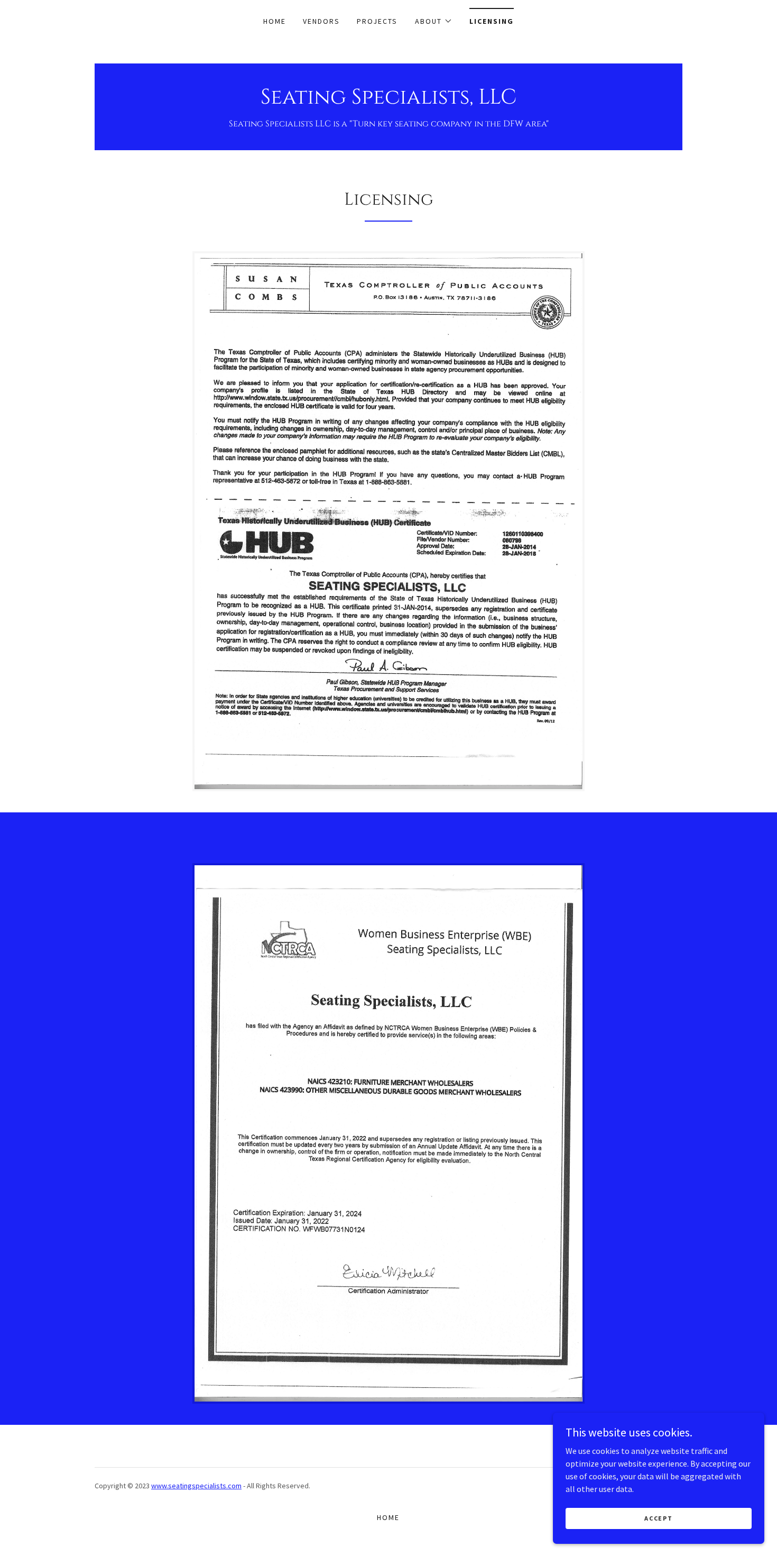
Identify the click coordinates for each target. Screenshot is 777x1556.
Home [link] (274, 21)
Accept (658, 1518)
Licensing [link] (491, 21)
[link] (388, 100)
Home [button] (388, 1517)
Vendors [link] (321, 21)
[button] (433, 21)
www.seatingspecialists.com (196, 1485)
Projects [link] (377, 21)
